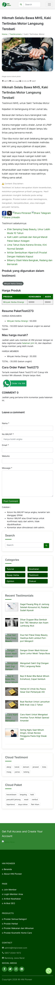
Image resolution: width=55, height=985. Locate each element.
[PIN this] (21, 213)
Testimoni (33, 575)
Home (4, 34)
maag (9, 772)
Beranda (8, 869)
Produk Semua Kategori (15, 919)
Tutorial (10, 569)
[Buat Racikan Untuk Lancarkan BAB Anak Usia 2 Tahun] (11, 704)
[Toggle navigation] (49, 4)
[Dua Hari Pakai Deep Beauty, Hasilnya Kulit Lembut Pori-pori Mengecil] (11, 637)
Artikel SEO (9, 903)
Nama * (5, 423)
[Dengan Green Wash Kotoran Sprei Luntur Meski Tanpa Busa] (11, 653)
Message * (7, 468)
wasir (26, 799)
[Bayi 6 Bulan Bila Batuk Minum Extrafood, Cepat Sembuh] (11, 678)
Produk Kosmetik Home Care (18, 933)
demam (26, 767)
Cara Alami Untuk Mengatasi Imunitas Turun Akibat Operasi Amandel (34, 717)
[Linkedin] (21, 969)
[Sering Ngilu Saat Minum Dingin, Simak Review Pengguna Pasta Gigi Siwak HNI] (11, 732)
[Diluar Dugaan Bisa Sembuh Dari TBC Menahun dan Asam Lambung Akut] (11, 622)
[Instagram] (16, 969)
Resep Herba (13, 575)
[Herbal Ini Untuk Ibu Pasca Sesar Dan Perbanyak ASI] (11, 691)
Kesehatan (34, 569)
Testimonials (15, 34)
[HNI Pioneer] (6, 4)
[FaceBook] (4, 969)
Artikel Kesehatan (12, 898)
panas (17, 772)
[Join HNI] (8, 842)
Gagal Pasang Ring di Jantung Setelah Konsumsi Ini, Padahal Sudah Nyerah (34, 607)
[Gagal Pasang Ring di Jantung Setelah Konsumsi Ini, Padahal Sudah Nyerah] (11, 607)
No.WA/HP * (8, 434)
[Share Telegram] (41, 213)
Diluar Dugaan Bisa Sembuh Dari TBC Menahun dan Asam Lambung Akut (34, 622)
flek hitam (35, 804)
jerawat (36, 767)
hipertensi (11, 804)
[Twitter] (10, 969)
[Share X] (9, 213)
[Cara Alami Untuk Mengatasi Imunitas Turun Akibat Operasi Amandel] (11, 717)
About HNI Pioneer (13, 874)
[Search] (46, 545)
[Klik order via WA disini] (15, 383)
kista (44, 767)
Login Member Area (13, 894)
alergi (9, 767)
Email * (5, 445)
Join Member (10, 889)
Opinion (10, 581)
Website (6, 456)
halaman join (28, 343)
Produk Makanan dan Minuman (19, 928)
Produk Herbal (11, 923)
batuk (17, 767)
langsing (23, 794)
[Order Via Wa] (49, 970)
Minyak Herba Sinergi (13, 283)
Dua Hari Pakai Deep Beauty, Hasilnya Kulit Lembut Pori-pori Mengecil (34, 638)
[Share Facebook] (4, 213)
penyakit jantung (14, 799)
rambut (35, 799)
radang (26, 772)
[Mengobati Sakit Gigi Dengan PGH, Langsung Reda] (11, 666)
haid (32, 794)
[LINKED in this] (11, 217)
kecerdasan (11, 794)
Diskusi (32, 581)
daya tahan (23, 804)
